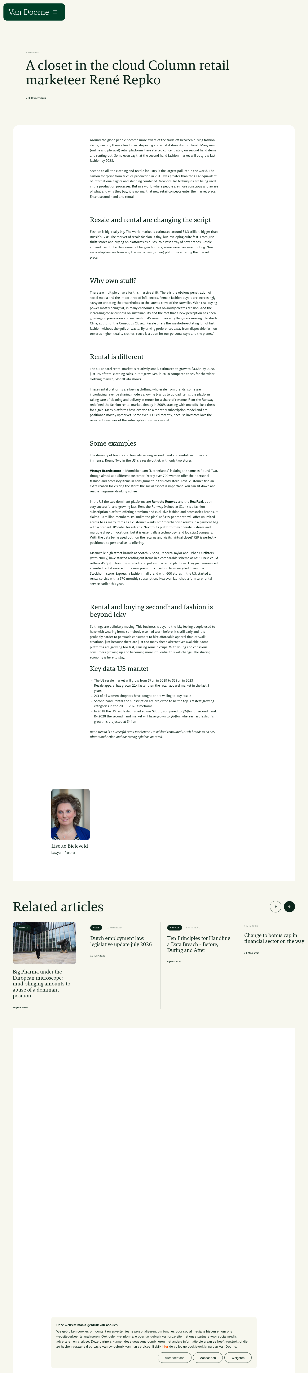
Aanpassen (208, 1357)
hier (165, 1346)
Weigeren (238, 1357)
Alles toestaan (174, 1357)
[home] (29, 12)
